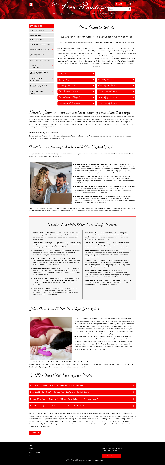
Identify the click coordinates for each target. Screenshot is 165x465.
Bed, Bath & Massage (68, 91)
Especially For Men (67, 86)
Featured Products (35, 452)
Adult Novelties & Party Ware (71, 97)
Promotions (103, 14)
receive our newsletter (112, 449)
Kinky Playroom (65, 80)
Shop (30, 450)
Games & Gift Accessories (107, 97)
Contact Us (34, 433)
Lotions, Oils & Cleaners (107, 91)
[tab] (41, 30)
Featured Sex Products (87, 14)
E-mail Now (120, 4)
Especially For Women (107, 86)
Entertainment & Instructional (70, 103)
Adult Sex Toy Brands (107, 103)
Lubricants (62, 74)
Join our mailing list (111, 456)
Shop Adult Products (66, 14)
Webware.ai (99, 460)
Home (52, 14)
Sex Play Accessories (106, 80)
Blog (113, 14)
